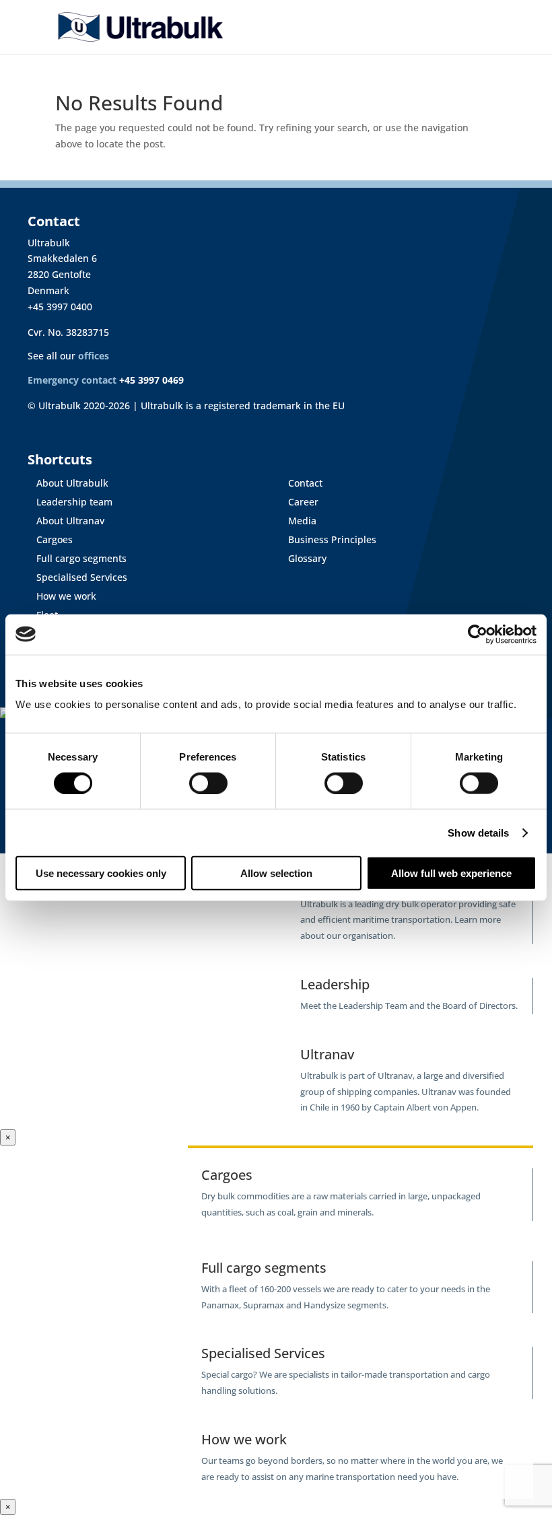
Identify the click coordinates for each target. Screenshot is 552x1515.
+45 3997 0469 (151, 380)
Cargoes (50, 539)
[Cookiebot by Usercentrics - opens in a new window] (478, 634)
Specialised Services (77, 577)
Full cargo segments (77, 558)
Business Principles (328, 539)
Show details (478, 832)
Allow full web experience (451, 873)
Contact (301, 483)
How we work (62, 596)
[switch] (208, 783)
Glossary (303, 558)
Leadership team (70, 501)
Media (298, 520)
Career (299, 501)
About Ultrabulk (68, 483)
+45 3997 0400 (60, 306)
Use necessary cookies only (101, 873)
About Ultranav (66, 520)
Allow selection (276, 873)
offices (93, 355)
